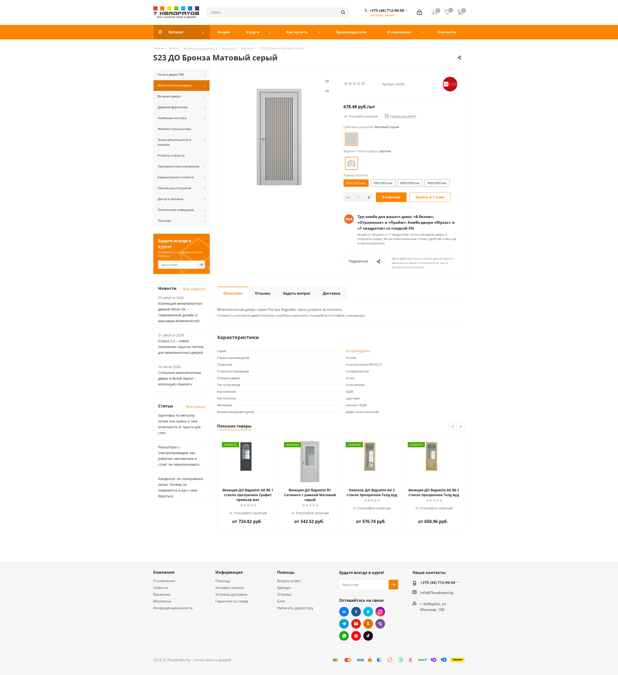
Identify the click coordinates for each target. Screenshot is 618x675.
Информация (229, 572)
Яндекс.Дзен (356, 636)
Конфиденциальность (173, 607)
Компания (163, 572)
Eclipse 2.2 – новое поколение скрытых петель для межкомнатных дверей (181, 347)
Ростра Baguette (358, 351)
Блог (281, 601)
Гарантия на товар (231, 601)
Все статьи (195, 406)
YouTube (356, 624)
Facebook (356, 612)
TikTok (368, 636)
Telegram (344, 624)
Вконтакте (344, 612)
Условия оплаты (229, 587)
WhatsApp (344, 636)
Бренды (284, 587)
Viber (380, 624)
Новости (160, 587)
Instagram (380, 612)
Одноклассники (368, 624)
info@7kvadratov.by (437, 592)
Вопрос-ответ (289, 580)
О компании (164, 580)
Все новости (194, 288)
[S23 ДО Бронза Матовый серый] (279, 136)
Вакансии (161, 594)
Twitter (368, 612)
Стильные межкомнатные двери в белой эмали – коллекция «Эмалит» (179, 378)
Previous (453, 426)
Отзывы (284, 594)
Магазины (162, 601)
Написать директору (295, 607)
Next (461, 426)
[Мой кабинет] (419, 12)
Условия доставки (231, 594)
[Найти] (343, 12)
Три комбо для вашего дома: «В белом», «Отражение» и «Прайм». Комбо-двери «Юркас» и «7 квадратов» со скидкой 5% (406, 222)
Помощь (222, 580)
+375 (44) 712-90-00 (386, 10)
